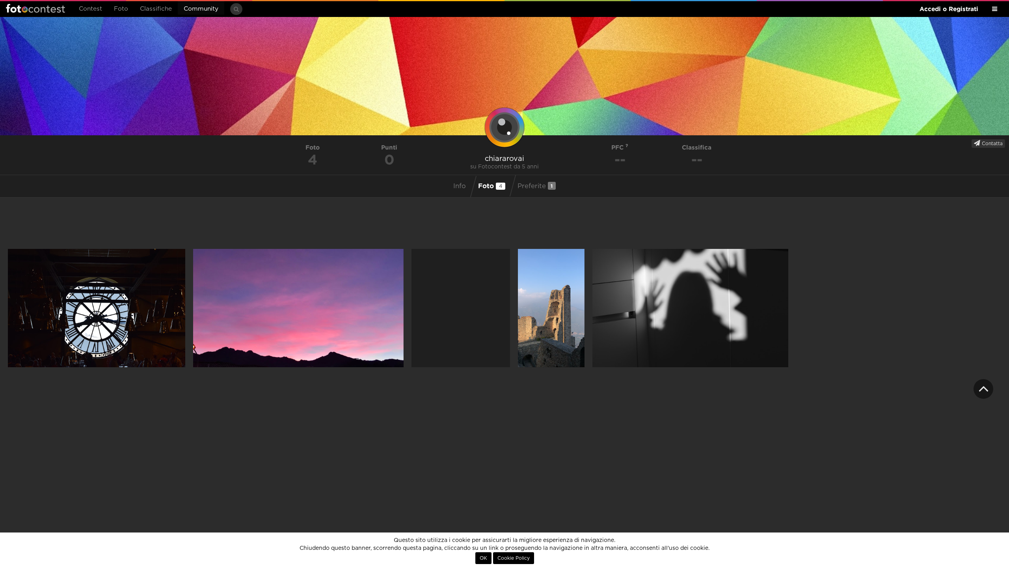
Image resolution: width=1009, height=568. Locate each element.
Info (459, 186)
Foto (121, 9)
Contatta (991, 143)
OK (483, 558)
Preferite (535, 186)
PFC (618, 147)
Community (201, 9)
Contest (90, 9)
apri (96, 308)
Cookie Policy (513, 558)
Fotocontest (35, 8)
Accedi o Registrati (949, 9)
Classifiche (156, 9)
